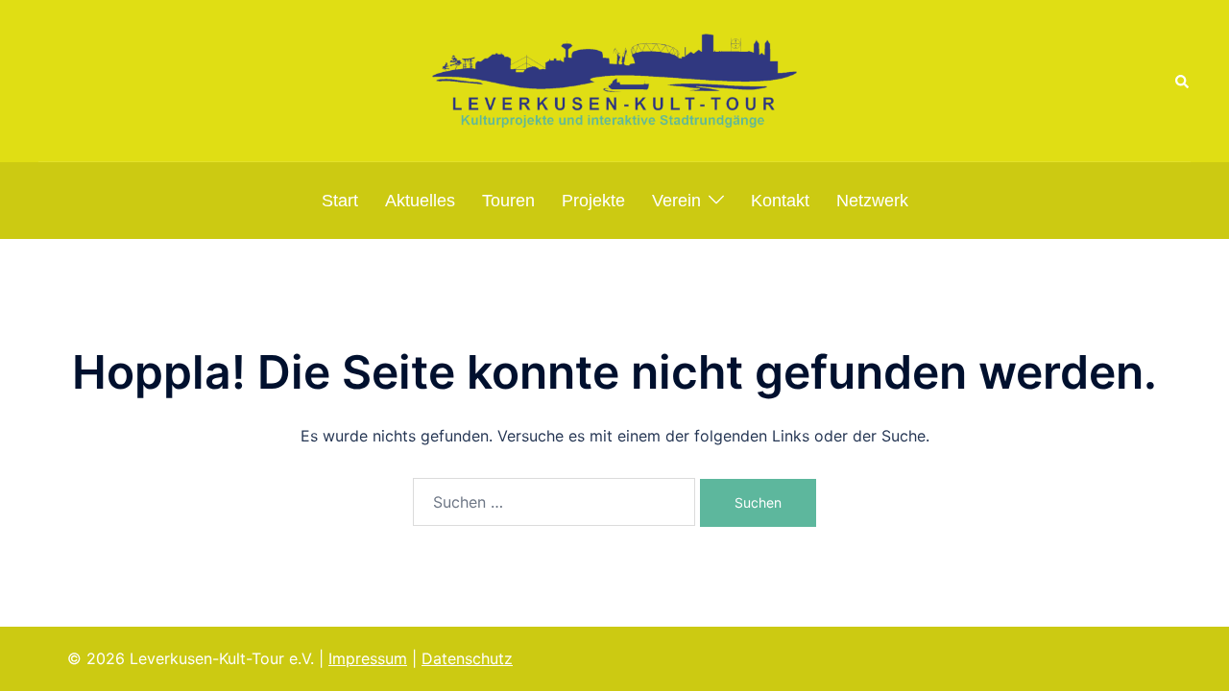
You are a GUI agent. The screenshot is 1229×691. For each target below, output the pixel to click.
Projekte (593, 200)
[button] (1183, 80)
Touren (508, 200)
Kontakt (780, 200)
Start (340, 200)
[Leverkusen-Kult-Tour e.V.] (614, 78)
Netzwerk (872, 200)
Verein (676, 200)
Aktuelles (420, 200)
